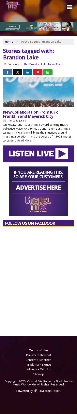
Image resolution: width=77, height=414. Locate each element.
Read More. (24, 140)
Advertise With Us (38, 369)
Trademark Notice (38, 364)
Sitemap (38, 374)
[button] (69, 7)
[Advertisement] (38, 26)
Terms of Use (38, 350)
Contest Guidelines (38, 360)
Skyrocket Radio (49, 391)
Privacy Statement (38, 355)
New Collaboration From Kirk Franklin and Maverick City (30, 114)
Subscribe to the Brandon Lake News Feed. (35, 64)
